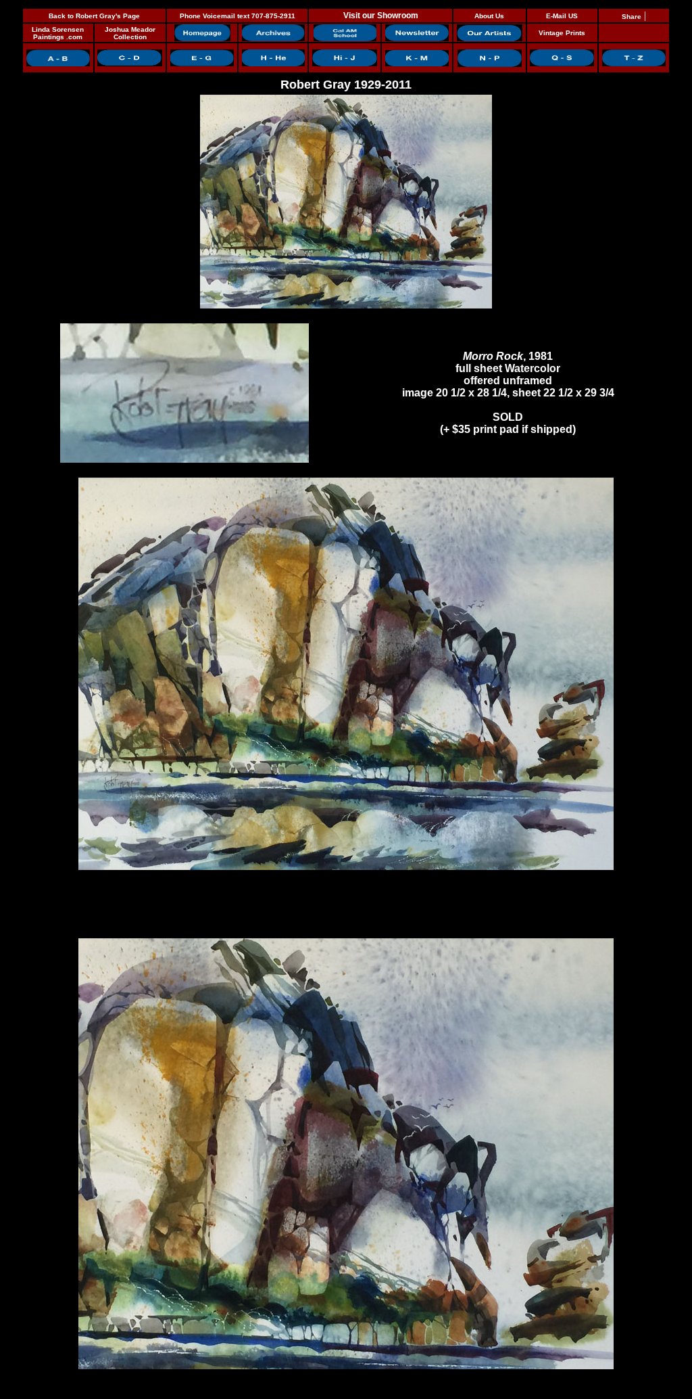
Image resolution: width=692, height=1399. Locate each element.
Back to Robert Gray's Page (94, 16)
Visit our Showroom (380, 15)
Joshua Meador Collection (130, 33)
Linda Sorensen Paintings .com (58, 33)
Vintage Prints (562, 33)
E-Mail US (562, 16)
